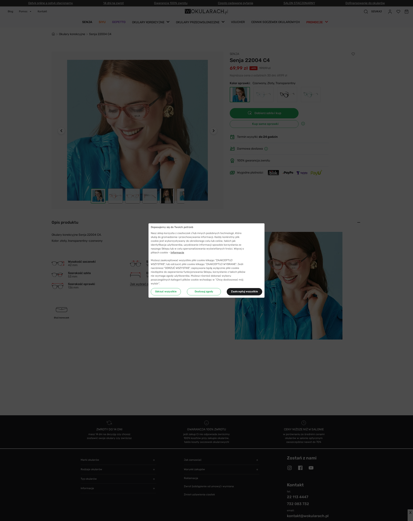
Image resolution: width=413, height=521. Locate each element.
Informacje (177, 252)
